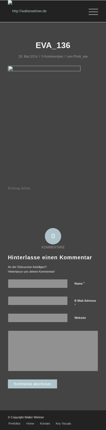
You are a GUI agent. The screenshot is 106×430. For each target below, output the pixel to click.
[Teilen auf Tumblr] (58, 203)
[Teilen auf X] (25, 203)
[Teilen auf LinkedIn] (47, 203)
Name (79, 283)
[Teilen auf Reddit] (81, 203)
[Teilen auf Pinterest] (36, 203)
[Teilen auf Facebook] (13, 203)
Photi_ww (80, 56)
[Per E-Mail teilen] (92, 203)
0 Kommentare (52, 56)
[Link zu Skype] (94, 417)
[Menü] (90, 11)
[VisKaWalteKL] (44, 11)
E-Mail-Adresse (85, 303)
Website (80, 317)
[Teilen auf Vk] (69, 203)
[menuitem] (90, 11)
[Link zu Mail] (86, 417)
